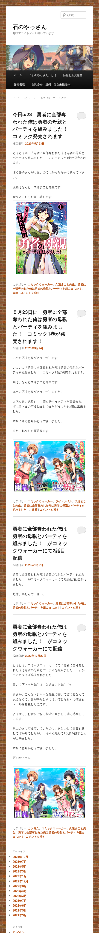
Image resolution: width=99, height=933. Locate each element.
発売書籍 (19, 84)
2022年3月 (20, 896)
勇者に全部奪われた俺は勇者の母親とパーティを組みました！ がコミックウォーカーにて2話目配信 (40, 543)
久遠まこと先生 (65, 284)
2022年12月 (20, 881)
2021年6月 (20, 905)
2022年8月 (20, 886)
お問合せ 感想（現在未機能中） (52, 84)
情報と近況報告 (72, 75)
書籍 (15, 293)
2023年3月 (20, 871)
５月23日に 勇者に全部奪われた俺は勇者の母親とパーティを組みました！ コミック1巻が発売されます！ (40, 326)
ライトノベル (63, 501)
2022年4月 (20, 891)
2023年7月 (20, 861)
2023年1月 (20, 876)
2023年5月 (20, 866)
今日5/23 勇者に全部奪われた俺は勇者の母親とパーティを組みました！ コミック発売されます (43, 125)
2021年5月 (20, 910)
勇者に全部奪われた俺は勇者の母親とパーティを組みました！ (49, 286)
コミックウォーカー (40, 284)
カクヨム (33, 828)
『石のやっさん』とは (42, 75)
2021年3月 (20, 915)
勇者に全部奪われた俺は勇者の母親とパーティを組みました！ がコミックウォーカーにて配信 (40, 637)
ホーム (18, 75)
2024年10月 (20, 856)
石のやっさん (30, 26)
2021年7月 (20, 900)
